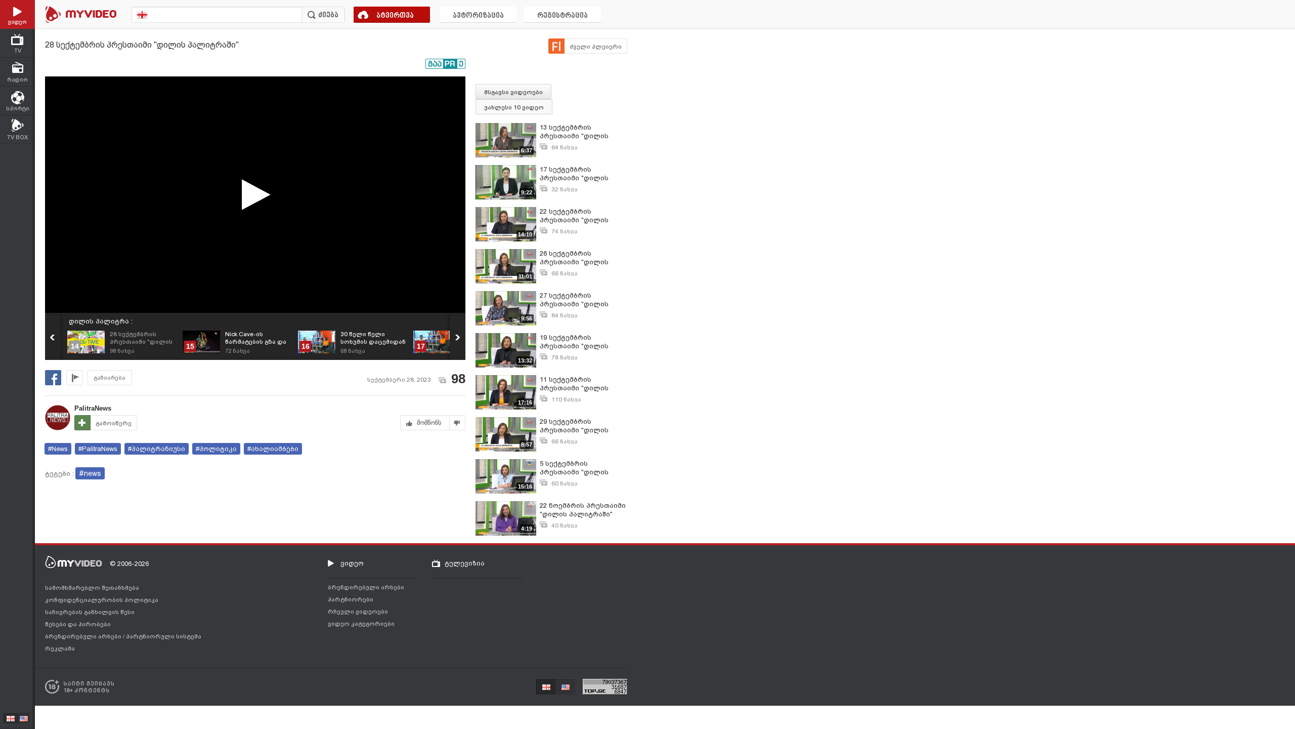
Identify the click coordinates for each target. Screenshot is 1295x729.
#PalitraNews (97, 449)
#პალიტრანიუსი (156, 449)
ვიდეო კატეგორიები (361, 624)
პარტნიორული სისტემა (163, 636)
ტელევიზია (465, 563)
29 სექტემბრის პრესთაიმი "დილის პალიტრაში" (574, 426)
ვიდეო (352, 563)
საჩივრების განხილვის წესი (90, 612)
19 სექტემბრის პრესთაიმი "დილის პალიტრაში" (574, 342)
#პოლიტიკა (216, 449)
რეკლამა (60, 648)
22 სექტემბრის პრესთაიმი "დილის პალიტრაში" (574, 216)
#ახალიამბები (272, 449)
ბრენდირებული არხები (84, 636)
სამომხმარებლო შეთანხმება (92, 587)
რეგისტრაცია (562, 16)
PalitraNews (92, 408)
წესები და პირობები (78, 624)
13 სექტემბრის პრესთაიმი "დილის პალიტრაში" (574, 132)
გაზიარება (109, 378)
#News (58, 449)
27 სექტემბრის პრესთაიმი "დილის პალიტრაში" (574, 300)
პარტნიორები (350, 599)
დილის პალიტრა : (101, 321)
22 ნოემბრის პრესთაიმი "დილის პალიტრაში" (583, 510)
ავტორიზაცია (478, 16)
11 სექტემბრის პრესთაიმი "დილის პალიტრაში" (574, 384)
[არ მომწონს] (457, 422)
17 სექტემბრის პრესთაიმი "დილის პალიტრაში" (574, 174)
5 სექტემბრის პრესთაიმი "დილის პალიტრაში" (574, 468)
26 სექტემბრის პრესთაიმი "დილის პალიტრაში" (574, 258)
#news (90, 473)
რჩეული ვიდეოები (358, 612)
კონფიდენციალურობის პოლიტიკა (101, 599)
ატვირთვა (395, 16)
